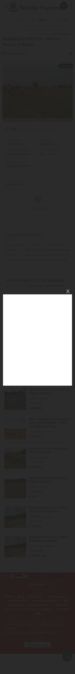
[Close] (67, 291)
